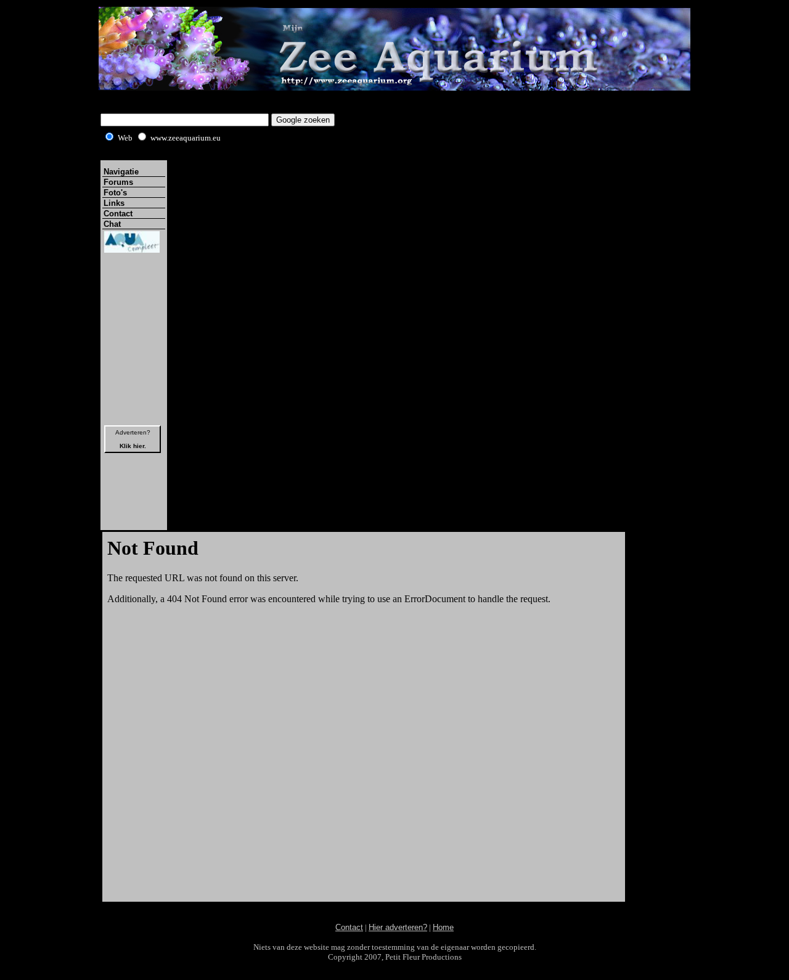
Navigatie (121, 171)
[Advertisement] (394, 908)
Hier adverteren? (398, 927)
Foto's (115, 192)
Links (114, 203)
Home (443, 927)
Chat (112, 224)
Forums (118, 182)
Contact (118, 213)
